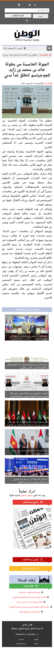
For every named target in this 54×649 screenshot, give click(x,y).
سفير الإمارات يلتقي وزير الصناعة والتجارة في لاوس (28, 337)
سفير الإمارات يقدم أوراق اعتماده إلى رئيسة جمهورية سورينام (29, 452)
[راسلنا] (27, 20)
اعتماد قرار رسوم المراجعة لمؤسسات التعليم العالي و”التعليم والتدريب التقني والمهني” (27, 366)
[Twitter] (29, 5)
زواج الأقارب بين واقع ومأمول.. (29, 611)
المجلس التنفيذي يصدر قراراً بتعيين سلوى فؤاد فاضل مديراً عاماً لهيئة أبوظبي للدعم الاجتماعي (28, 395)
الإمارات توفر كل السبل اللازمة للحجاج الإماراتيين (29, 597)
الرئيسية (36, 639)
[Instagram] (19, 5)
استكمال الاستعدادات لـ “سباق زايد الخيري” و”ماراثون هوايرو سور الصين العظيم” (30, 480)
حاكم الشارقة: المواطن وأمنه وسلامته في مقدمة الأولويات (29, 607)
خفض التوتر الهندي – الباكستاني (29, 592)
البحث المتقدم (18, 15)
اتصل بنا (36, 644)
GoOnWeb (31, 634)
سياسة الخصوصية (21, 644)
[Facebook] (35, 5)
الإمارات (46, 83)
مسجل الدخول (27, 495)
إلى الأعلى (26, 625)
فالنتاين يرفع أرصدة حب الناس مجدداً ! (29, 602)
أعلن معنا (21, 639)
